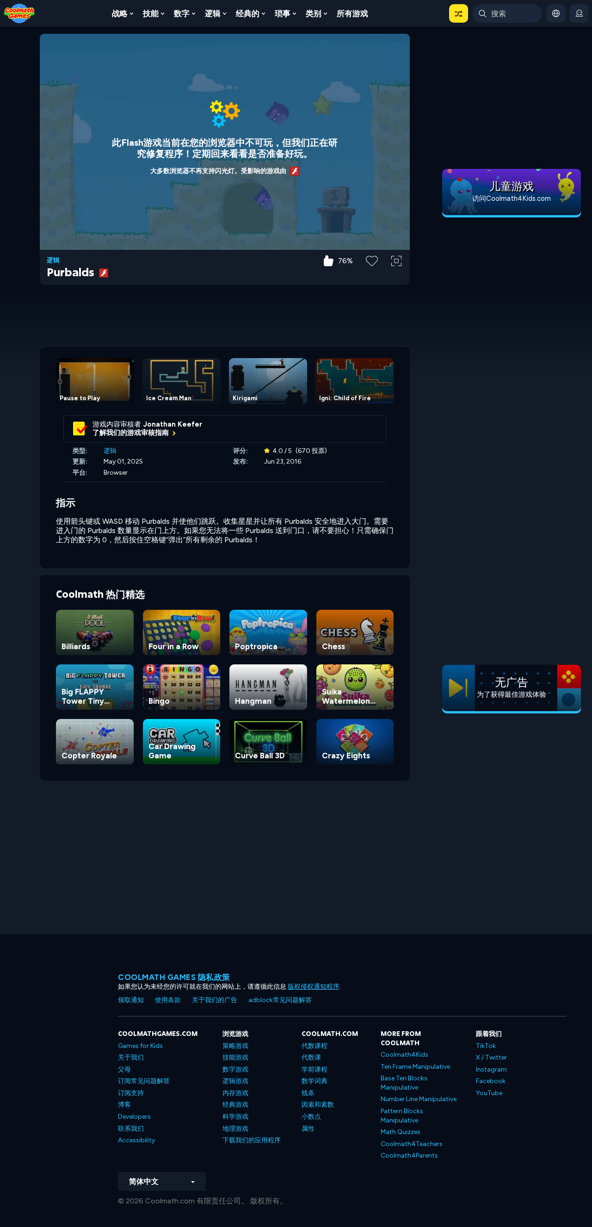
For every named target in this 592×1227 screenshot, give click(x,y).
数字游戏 (235, 1069)
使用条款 (168, 1000)
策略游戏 (235, 1046)
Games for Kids (140, 1046)
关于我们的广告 (214, 1000)
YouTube (489, 1093)
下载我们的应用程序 (251, 1140)
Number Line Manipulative (418, 1099)
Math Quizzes (400, 1132)
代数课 (311, 1057)
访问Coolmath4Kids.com (511, 198)
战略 (120, 13)
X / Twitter (491, 1057)
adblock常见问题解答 (280, 1000)
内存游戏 (235, 1093)
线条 (308, 1093)
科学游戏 (235, 1117)
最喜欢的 (372, 275)
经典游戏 (235, 1105)
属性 (308, 1129)
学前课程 (314, 1069)
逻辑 (213, 13)
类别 (313, 13)
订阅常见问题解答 (144, 1081)
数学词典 (314, 1081)
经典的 (247, 13)
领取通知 (131, 1000)
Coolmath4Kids (404, 1055)
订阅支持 (131, 1093)
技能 (151, 13)
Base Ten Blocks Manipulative (404, 1082)
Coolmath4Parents (409, 1155)
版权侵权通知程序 (313, 987)
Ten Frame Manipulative (415, 1067)
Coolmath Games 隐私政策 (174, 977)
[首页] (19, 12)
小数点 (311, 1117)
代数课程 (314, 1046)
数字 (182, 13)
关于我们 (131, 1057)
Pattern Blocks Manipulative (402, 1115)
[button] (458, 13)
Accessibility (136, 1140)
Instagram (491, 1069)
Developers (134, 1117)
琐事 (282, 13)
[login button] (579, 13)
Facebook (491, 1081)
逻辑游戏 (235, 1081)
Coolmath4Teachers (412, 1144)
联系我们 (131, 1129)
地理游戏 (235, 1129)
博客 (124, 1105)
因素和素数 (318, 1105)
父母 (124, 1069)
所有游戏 (352, 13)
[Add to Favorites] (372, 260)
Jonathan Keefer (172, 424)
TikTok (486, 1046)
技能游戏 (235, 1057)
